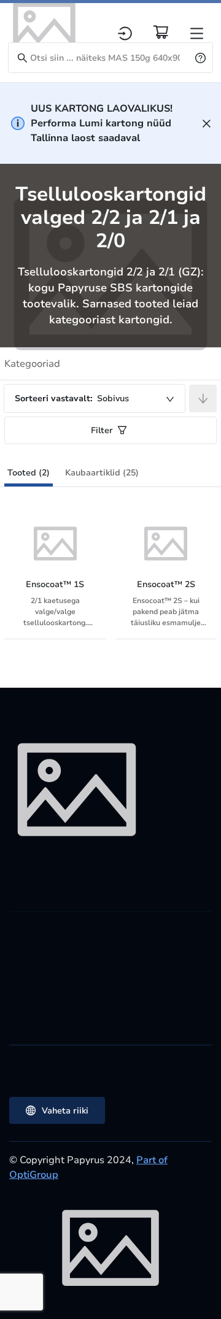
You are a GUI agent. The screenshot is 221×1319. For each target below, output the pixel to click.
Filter (102, 430)
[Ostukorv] (161, 32)
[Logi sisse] (125, 33)
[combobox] (94, 398)
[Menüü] (196, 33)
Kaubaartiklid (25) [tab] (102, 473)
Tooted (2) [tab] (28, 473)
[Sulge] (206, 123)
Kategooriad (32, 364)
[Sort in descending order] (203, 398)
